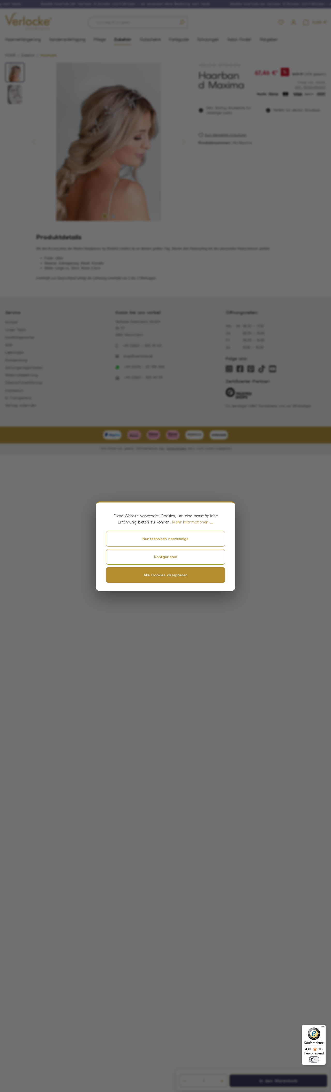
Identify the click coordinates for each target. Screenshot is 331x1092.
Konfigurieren (165, 557)
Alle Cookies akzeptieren (165, 575)
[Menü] (323, 1028)
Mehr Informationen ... (192, 522)
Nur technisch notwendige (165, 538)
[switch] (314, 1059)
